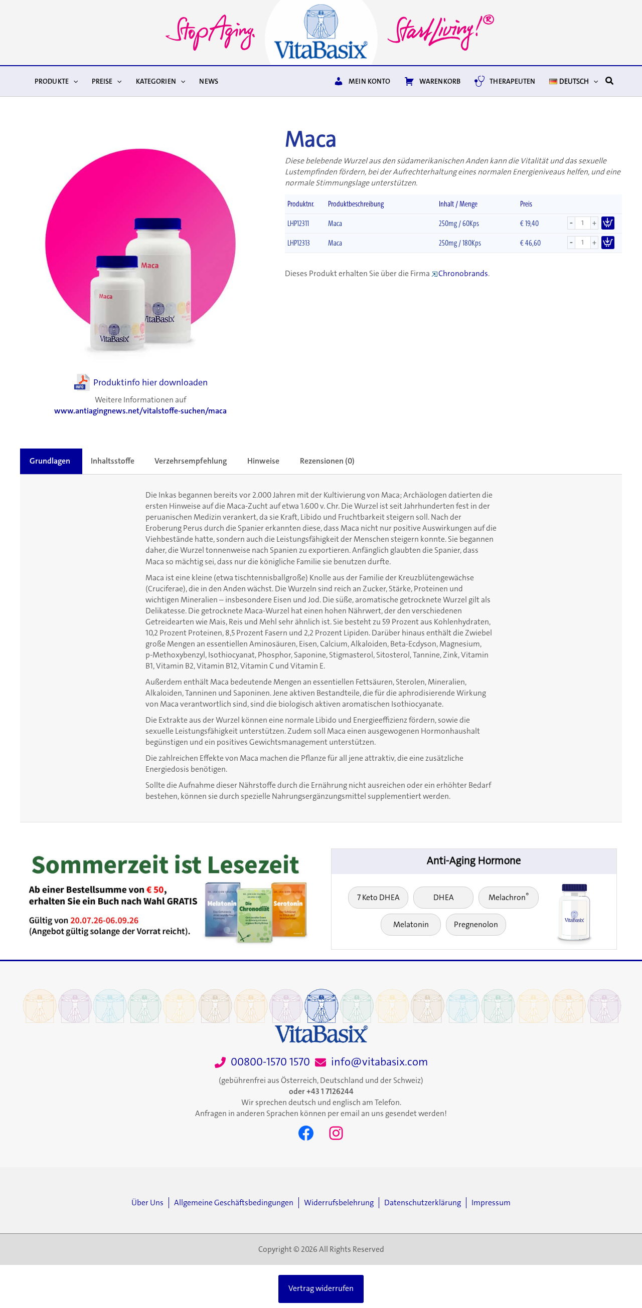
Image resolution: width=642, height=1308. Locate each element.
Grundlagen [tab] (50, 461)
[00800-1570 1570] (262, 1062)
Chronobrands (463, 274)
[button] (73, 81)
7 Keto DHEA (378, 898)
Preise (102, 81)
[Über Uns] (150, 1202)
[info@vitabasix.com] (371, 1062)
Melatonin (411, 925)
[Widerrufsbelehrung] (341, 1202)
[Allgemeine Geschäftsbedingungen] (236, 1202)
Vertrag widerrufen (321, 1288)
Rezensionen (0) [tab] (327, 461)
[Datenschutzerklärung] (425, 1202)
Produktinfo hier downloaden (150, 382)
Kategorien (156, 81)
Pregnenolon (476, 925)
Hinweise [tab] (263, 461)
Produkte (52, 81)
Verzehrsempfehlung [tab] (190, 461)
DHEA (443, 898)
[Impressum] (491, 1202)
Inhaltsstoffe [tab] (112, 461)
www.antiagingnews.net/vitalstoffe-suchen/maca (140, 411)
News (208, 81)
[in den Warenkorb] (607, 223)
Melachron (509, 897)
